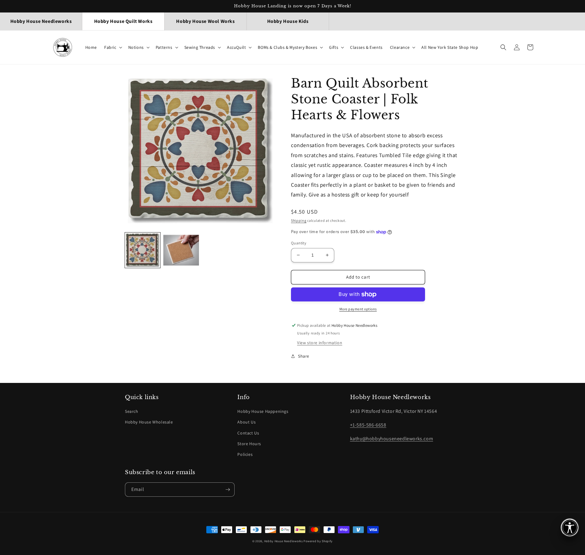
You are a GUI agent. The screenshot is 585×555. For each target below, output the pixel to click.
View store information (319, 342)
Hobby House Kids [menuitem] (288, 21)
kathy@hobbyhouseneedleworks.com (391, 438)
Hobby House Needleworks (283, 541)
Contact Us (248, 433)
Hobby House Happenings (262, 411)
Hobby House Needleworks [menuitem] (41, 21)
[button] (113, 47)
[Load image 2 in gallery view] (181, 250)
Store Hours (249, 443)
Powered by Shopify (318, 541)
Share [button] (303, 356)
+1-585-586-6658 (368, 425)
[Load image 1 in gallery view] (142, 250)
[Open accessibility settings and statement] (570, 527)
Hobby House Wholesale (149, 422)
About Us (246, 422)
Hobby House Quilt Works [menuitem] (123, 21)
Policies (245, 454)
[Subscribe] (227, 489)
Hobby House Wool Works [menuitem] (205, 21)
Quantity (298, 243)
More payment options (358, 309)
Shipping (299, 220)
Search (131, 411)
